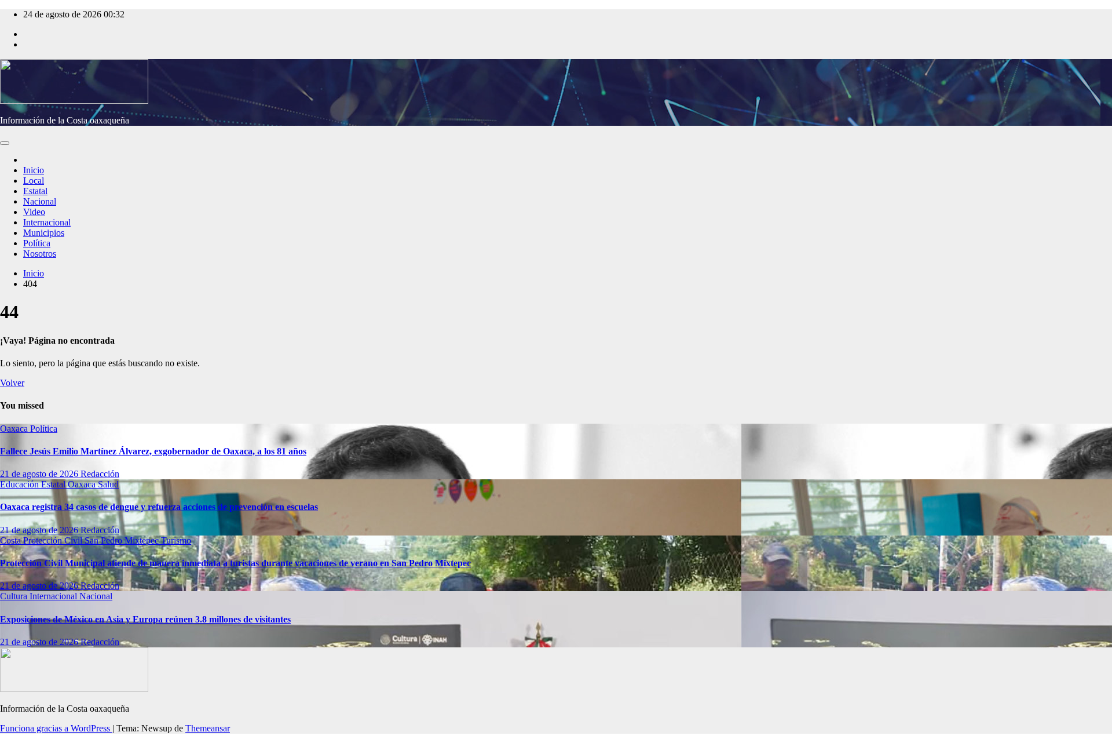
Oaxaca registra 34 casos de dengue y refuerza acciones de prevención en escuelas (159, 507)
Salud (108, 484)
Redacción (100, 474)
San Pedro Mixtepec (123, 540)
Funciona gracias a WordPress (56, 728)
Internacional (47, 222)
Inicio (33, 170)
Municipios (43, 233)
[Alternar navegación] (4, 143)
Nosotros (39, 253)
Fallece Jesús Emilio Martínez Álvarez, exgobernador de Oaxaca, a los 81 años (153, 451)
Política (36, 243)
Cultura (15, 596)
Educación (20, 484)
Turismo (176, 540)
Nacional (39, 201)
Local (33, 180)
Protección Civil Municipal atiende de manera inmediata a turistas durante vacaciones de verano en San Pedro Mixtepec (235, 563)
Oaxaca (15, 429)
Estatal (35, 191)
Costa (11, 540)
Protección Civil (54, 540)
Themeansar (207, 728)
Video (34, 212)
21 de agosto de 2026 (40, 474)
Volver (12, 383)
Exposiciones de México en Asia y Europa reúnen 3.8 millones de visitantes (145, 619)
